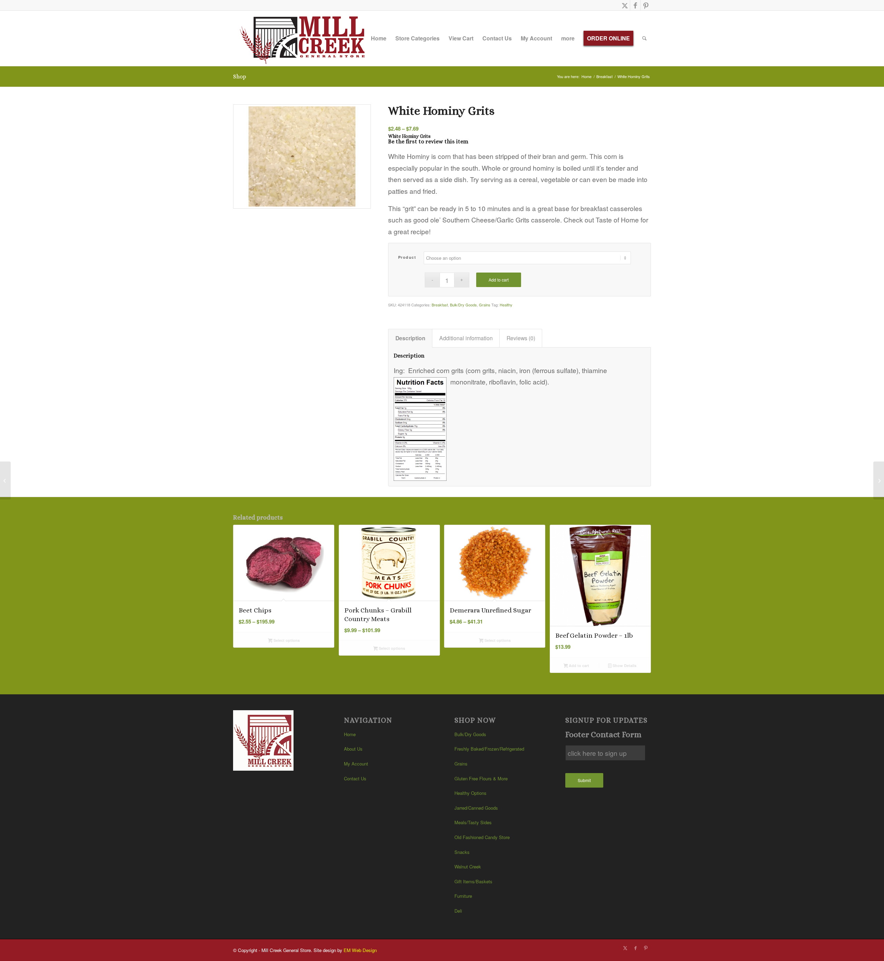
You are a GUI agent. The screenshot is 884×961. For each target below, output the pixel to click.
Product (407, 257)
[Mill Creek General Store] (304, 38)
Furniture (463, 896)
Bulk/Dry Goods (463, 304)
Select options (286, 640)
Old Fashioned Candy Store (482, 837)
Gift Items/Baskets (473, 881)
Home (350, 734)
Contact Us (355, 778)
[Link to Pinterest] (646, 5)
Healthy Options (470, 793)
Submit (584, 780)
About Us (353, 748)
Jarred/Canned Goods (476, 808)
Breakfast (440, 304)
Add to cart (499, 280)
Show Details (624, 665)
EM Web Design (360, 950)
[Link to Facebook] (635, 5)
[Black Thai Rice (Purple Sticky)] (878, 480)
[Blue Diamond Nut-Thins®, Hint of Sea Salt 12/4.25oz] (5, 480)
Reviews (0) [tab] (521, 338)
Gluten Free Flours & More (481, 778)
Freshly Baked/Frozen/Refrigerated (489, 748)
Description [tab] (410, 338)
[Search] (644, 38)
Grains (484, 304)
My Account (356, 763)
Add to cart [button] (578, 665)
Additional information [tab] (466, 338)
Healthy (506, 304)
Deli (458, 910)
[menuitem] (378, 38)
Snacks (462, 852)
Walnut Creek (467, 866)
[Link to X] (625, 5)
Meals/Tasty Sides (473, 822)
